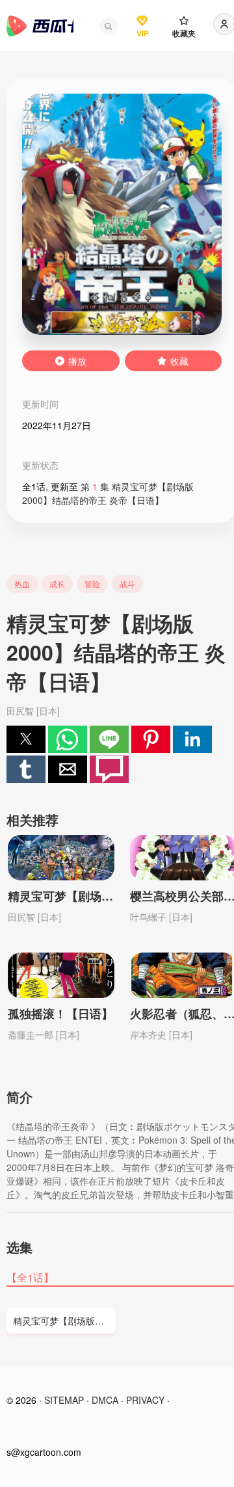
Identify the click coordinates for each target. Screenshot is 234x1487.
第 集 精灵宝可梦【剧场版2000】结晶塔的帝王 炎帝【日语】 (108, 493)
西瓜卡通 (39, 26)
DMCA (105, 1399)
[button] (108, 26)
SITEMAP (64, 1399)
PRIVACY (145, 1399)
